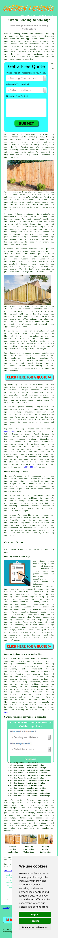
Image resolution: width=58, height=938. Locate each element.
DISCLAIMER (50, 15)
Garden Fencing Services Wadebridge (25, 717)
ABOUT (35, 15)
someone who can (25, 620)
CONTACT (41, 15)
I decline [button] (34, 920)
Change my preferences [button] (34, 927)
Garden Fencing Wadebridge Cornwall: (24, 34)
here (6, 712)
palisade (37, 587)
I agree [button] (34, 914)
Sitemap (6, 908)
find (13, 659)
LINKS (28, 15)
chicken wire (24, 617)
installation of (37, 610)
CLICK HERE (28, 467)
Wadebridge (9, 431)
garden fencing (46, 589)
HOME (22, 15)
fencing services (39, 627)
